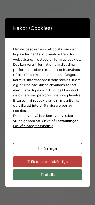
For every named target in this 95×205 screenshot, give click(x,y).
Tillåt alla (48, 174)
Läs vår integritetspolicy (33, 126)
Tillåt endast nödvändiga (47, 162)
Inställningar (48, 148)
